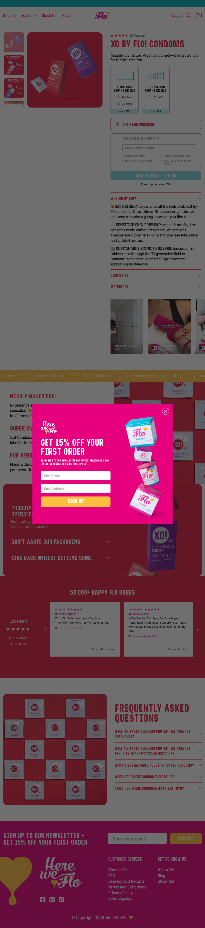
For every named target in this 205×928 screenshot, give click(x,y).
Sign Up (75, 501)
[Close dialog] (166, 411)
